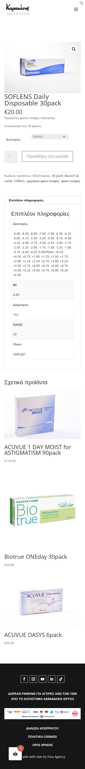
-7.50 (42, 233)
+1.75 (64, 256)
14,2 (16, 314)
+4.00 (36, 266)
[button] (82, 4)
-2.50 (16, 247)
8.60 (16, 295)
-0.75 (16, 252)
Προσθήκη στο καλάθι (47, 156)
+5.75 (45, 270)
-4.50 (67, 238)
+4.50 (54, 266)
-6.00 (16, 238)
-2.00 (33, 247)
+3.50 (17, 266)
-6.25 (67, 233)
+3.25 (64, 261)
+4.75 (64, 266)
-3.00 (59, 243)
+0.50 (17, 256)
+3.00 (54, 261)
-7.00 (50, 233)
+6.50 (17, 275)
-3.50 (42, 243)
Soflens (19, 181)
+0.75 (26, 256)
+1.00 (36, 256)
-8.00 (33, 233)
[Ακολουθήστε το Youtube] (42, 679)
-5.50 (33, 238)
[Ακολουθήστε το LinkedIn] (51, 679)
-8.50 (25, 233)
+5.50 (36, 270)
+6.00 (54, 270)
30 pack (57, 176)
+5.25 (26, 270)
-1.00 (67, 247)
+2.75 (45, 261)
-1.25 (59, 247)
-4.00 (25, 243)
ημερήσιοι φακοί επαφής (43, 181)
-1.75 (42, 247)
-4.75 (59, 238)
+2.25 (26, 261)
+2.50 (36, 261)
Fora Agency (56, 757)
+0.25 (59, 252)
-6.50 (59, 233)
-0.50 (25, 252)
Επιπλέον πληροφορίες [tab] (26, 200)
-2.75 (67, 243)
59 (15, 334)
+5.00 (17, 270)
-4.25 (16, 243)
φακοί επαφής (70, 181)
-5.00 (50, 238)
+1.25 (45, 256)
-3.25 (50, 243)
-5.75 (25, 238)
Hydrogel (19, 354)
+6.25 (64, 270)
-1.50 (50, 247)
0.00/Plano (46, 252)
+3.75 (26, 266)
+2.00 (17, 261)
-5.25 (42, 238)
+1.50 (54, 256)
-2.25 (25, 247)
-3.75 (33, 243)
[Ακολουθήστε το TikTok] (61, 679)
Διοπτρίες (13, 139)
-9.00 (16, 233)
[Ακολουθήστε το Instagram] (33, 679)
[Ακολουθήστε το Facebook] (24, 679)
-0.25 (33, 252)
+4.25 (45, 266)
